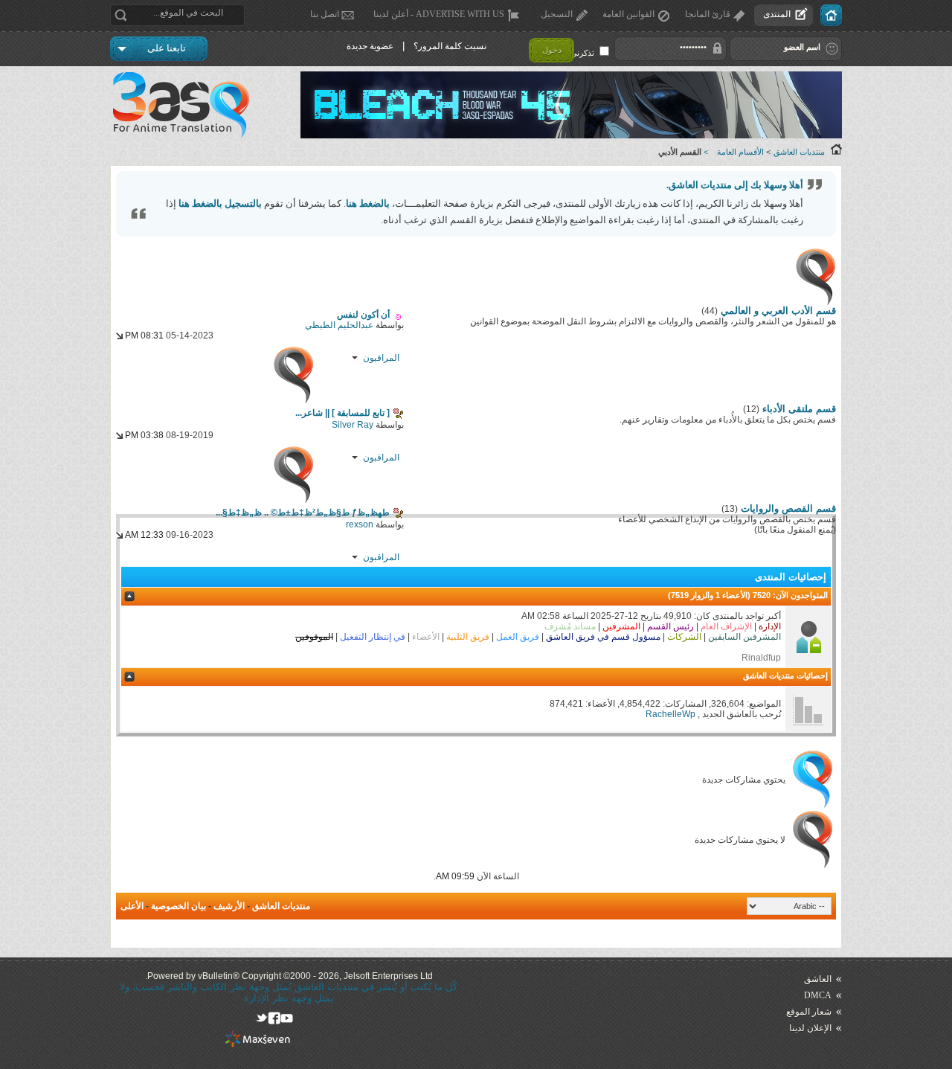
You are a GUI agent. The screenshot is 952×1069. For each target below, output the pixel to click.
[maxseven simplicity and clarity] (257, 1044)
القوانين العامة (628, 14)
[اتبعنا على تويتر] (261, 1018)
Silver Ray (352, 425)
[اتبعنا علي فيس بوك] (274, 1018)
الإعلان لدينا (810, 1028)
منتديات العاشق (799, 151)
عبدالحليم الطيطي (339, 325)
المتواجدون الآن (802, 595)
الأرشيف (229, 906)
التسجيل (557, 14)
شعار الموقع (809, 1012)
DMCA (818, 995)
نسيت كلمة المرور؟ (450, 46)
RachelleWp (670, 714)
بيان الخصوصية (178, 906)
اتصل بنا (324, 14)
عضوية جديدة (370, 46)
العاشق (818, 979)
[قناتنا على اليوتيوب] (286, 1018)
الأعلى (132, 906)
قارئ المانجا (707, 14)
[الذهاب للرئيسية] (831, 15)
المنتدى (777, 14)
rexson (359, 524)
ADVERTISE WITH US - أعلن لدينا (438, 14)
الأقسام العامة (740, 151)
